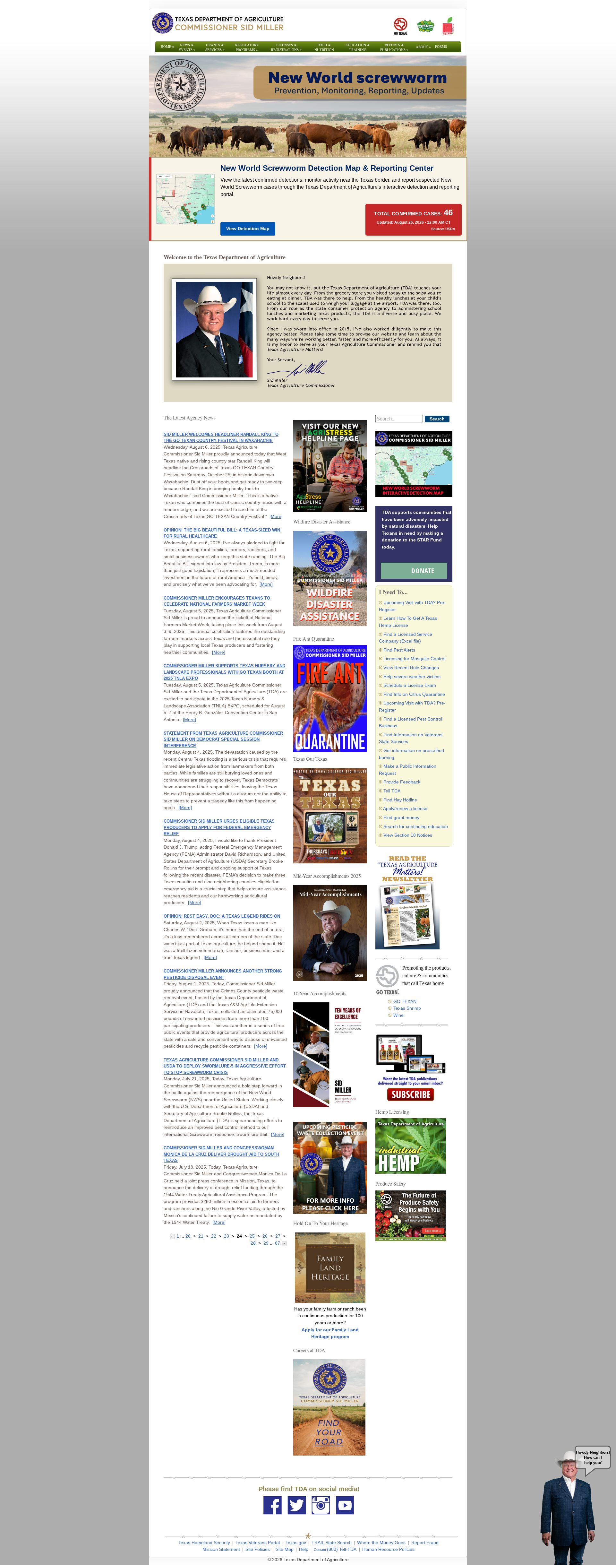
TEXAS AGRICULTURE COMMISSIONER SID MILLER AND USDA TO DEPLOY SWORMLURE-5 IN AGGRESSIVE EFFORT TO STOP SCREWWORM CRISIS (225, 1066)
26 (265, 1236)
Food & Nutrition (324, 47)
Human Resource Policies (388, 1549)
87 (277, 1243)
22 (213, 1236)
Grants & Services (215, 47)
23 (226, 1236)
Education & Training (358, 47)
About (423, 46)
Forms (441, 46)
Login (394, 1559)
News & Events (187, 47)
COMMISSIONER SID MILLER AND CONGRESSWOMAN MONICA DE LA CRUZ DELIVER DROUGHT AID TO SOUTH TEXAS (221, 1154)
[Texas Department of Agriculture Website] (217, 22)
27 (277, 1236)
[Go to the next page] (284, 1243)
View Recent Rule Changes (411, 667)
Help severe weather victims (412, 676)
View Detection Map (248, 228)
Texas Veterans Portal (257, 1542)
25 (252, 1236)
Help (303, 1549)
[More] (276, 516)
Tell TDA (391, 790)
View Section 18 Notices (407, 835)
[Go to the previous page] (173, 1236)
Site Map (285, 1549)
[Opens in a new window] (400, 26)
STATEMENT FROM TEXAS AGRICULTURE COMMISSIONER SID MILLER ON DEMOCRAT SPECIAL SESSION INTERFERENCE (223, 739)
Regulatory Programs (247, 47)
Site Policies (257, 1549)
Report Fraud (425, 1542)
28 (253, 1243)
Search (437, 418)
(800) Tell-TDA (341, 1549)
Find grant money (401, 817)
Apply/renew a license (405, 808)
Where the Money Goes (381, 1542)
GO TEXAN (404, 1001)
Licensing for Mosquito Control (414, 658)
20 (188, 1236)
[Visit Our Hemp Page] (410, 1145)
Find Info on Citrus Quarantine (414, 694)
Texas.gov (296, 1542)
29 (266, 1243)
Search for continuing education (415, 826)
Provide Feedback (401, 781)
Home (167, 46)
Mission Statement (221, 1549)
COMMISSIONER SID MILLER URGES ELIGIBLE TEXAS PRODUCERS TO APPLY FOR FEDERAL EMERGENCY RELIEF (219, 827)
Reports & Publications (394, 47)
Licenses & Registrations (286, 47)
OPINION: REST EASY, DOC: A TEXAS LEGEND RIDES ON (222, 916)
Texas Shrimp (407, 1008)
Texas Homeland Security (204, 1542)
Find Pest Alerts (399, 650)
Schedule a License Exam (409, 685)
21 (200, 1236)
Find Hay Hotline (400, 799)
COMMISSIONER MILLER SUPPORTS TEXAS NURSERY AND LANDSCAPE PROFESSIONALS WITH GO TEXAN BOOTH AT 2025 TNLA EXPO (224, 672)
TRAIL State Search (332, 1542)
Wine (398, 1015)
